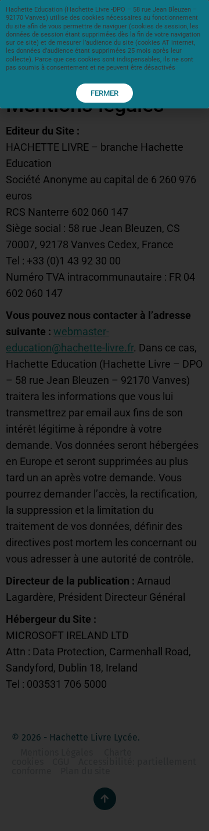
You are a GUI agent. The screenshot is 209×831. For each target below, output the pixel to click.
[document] (104, 415)
